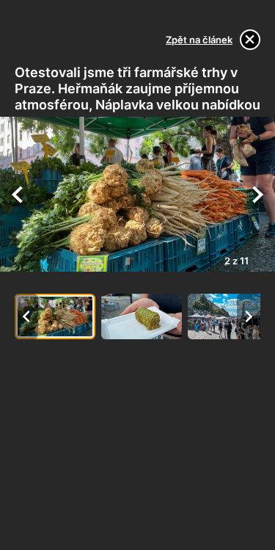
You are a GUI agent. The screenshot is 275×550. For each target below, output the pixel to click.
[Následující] (257, 194)
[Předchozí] (17, 194)
